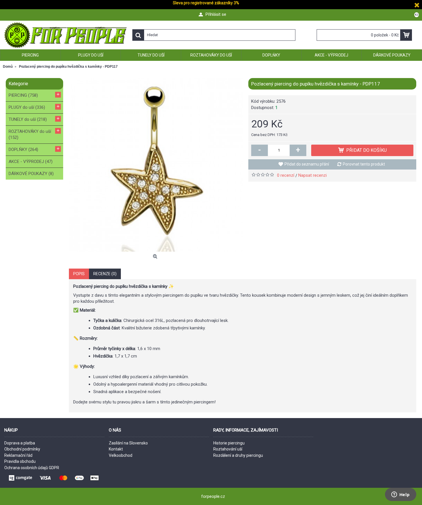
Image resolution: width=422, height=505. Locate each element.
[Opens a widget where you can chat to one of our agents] (400, 495)
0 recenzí (285, 175)
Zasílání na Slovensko (128, 443)
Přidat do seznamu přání (306, 164)
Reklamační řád (18, 455)
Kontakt (116, 449)
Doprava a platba (19, 443)
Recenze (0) (105, 273)
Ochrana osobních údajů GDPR (31, 467)
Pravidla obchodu (20, 461)
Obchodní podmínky (22, 449)
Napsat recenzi (312, 175)
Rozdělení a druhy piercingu (238, 455)
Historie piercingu (229, 443)
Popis (79, 273)
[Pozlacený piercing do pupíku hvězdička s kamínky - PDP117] (156, 165)
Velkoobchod (120, 455)
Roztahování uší (227, 449)
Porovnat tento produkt (364, 164)
